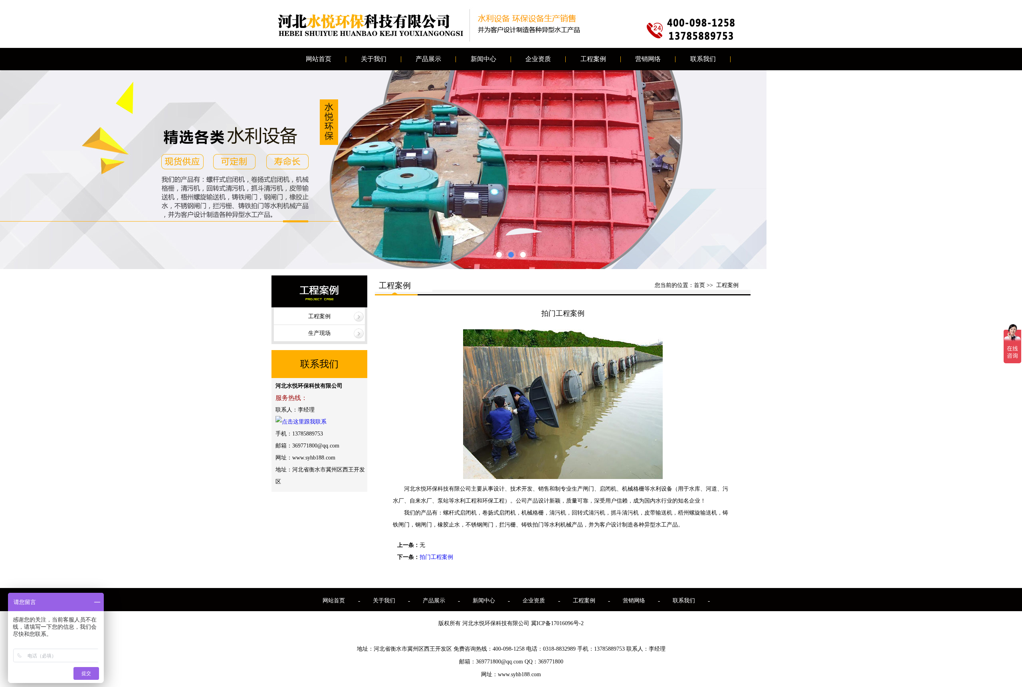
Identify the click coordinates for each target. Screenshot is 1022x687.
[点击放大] (563, 476)
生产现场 (319, 333)
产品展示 (428, 58)
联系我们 (703, 58)
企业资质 (538, 58)
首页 (699, 285)
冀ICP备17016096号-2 (557, 623)
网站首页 (318, 58)
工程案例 (593, 58)
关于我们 (373, 58)
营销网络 (648, 58)
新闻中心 (483, 58)
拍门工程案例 (436, 557)
